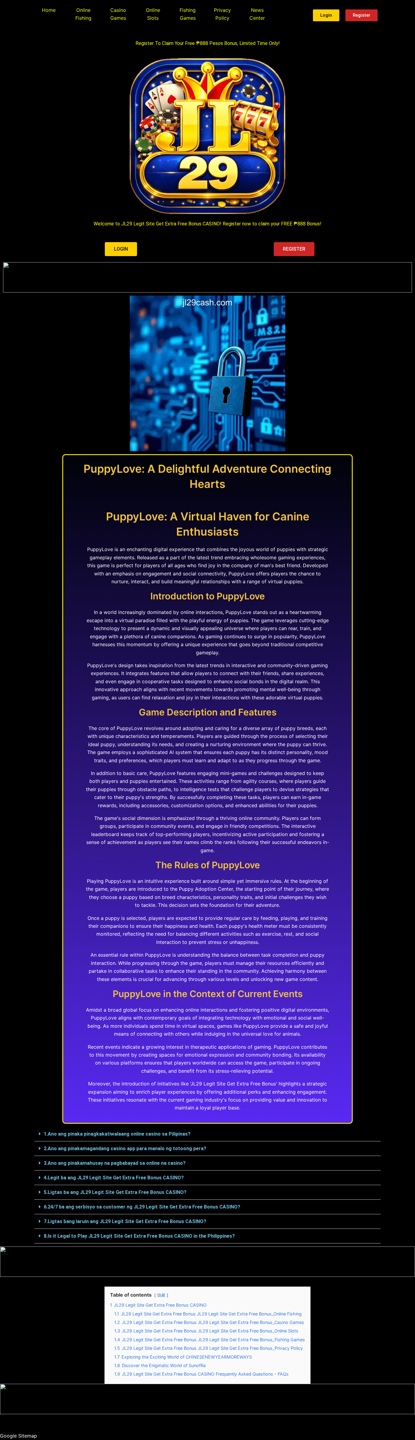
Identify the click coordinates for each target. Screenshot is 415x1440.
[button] (207, 1134)
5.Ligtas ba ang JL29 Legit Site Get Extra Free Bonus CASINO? (115, 1192)
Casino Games (118, 14)
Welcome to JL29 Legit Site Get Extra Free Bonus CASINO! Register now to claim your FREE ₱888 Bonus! (207, 224)
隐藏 (161, 1295)
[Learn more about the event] (207, 277)
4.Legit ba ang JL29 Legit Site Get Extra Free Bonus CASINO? (114, 1178)
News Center (257, 14)
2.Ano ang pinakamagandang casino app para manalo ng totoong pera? (125, 1148)
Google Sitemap (18, 1436)
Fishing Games (188, 14)
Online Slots (153, 14)
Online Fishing (83, 14)
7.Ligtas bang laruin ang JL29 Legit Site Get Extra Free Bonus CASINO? (125, 1221)
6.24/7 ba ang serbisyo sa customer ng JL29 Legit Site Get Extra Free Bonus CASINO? (142, 1207)
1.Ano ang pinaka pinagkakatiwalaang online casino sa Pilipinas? (117, 1134)
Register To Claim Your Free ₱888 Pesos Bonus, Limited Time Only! (207, 43)
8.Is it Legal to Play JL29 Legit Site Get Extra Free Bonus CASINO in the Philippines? (139, 1236)
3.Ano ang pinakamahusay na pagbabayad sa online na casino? (115, 1163)
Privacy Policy (222, 14)
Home (49, 10)
